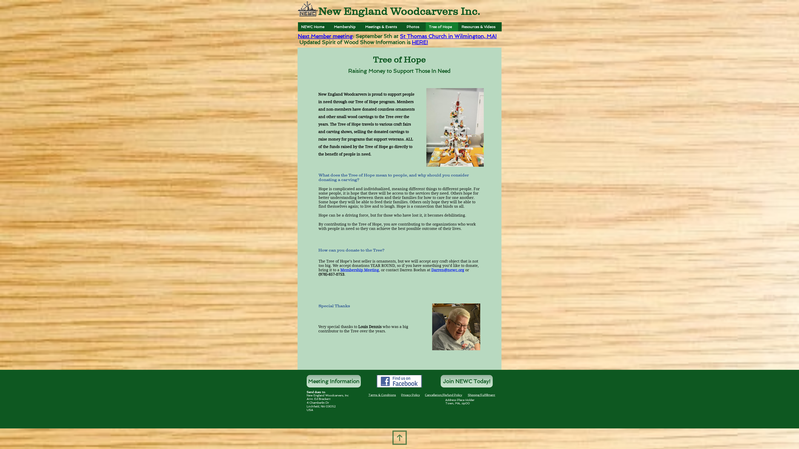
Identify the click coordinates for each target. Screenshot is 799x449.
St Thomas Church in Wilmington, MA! (448, 36)
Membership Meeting (359, 270)
